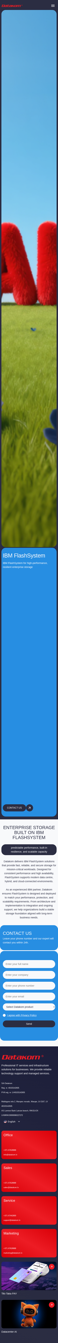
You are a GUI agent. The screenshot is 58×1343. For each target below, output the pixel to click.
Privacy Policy (29, 1015)
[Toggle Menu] (53, 5)
